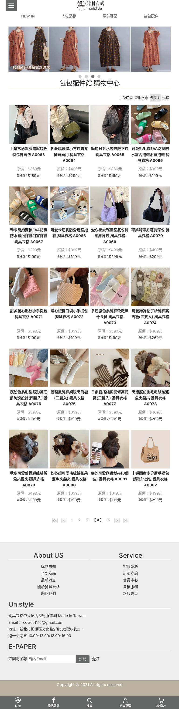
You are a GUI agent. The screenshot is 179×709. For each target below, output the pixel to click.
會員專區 (125, 705)
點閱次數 (141, 98)
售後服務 (130, 586)
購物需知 (48, 566)
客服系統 (130, 566)
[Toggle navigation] (11, 5)
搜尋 (89, 705)
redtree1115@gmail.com (42, 622)
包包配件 (151, 16)
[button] (80, 76)
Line (18, 705)
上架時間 (126, 98)
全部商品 (48, 573)
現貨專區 (110, 16)
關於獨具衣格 (48, 586)
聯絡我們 (48, 593)
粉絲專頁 (130, 593)
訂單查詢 (130, 573)
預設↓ (155, 98)
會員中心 (130, 580)
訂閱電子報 (17, 659)
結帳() (161, 705)
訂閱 (82, 659)
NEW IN (28, 16)
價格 (165, 98)
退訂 (96, 658)
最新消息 (48, 580)
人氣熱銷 (69, 16)
